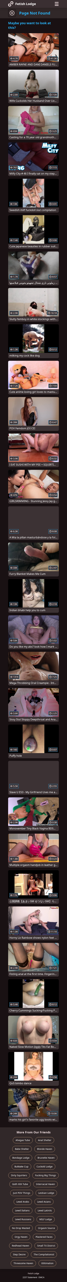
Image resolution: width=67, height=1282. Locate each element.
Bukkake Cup (21, 1166)
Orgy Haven (21, 1236)
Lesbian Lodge (46, 1192)
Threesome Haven (23, 1263)
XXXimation (47, 1263)
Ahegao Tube (23, 1140)
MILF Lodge (45, 1219)
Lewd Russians (23, 1219)
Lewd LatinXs (45, 1210)
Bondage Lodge (20, 1157)
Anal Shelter (44, 1140)
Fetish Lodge (25, 4)
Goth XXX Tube (20, 1184)
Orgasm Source (46, 1228)
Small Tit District (46, 1245)
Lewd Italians (22, 1210)
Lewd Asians (44, 1201)
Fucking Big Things (45, 1175)
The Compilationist (44, 1254)
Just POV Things (21, 1192)
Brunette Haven (46, 1157)
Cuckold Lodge (45, 1166)
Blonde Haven (44, 1148)
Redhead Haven (20, 1245)
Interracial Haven (45, 1184)
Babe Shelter (22, 1148)
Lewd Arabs (22, 1201)
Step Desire (19, 1254)
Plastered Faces (44, 1236)
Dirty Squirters (19, 1175)
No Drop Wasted (21, 1228)
